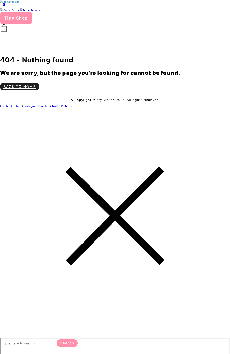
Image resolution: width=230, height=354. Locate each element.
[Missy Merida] (20, 10)
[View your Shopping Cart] (115, 28)
